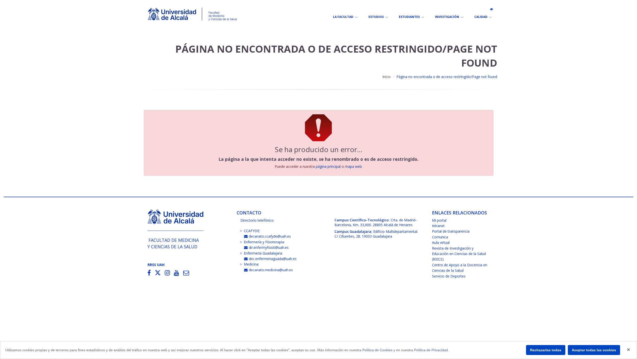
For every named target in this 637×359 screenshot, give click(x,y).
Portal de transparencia (451, 231)
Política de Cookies (377, 350)
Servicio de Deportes (449, 276)
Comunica (440, 237)
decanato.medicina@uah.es (271, 270)
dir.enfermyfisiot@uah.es (269, 247)
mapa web (353, 166)
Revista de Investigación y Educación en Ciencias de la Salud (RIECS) (459, 254)
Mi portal (439, 220)
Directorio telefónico (257, 220)
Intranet (438, 225)
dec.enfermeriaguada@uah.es (273, 258)
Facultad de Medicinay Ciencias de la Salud (173, 243)
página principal (328, 166)
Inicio (386, 76)
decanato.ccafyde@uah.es (270, 236)
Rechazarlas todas (545, 350)
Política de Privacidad (431, 350)
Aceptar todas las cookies (594, 350)
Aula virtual (441, 242)
